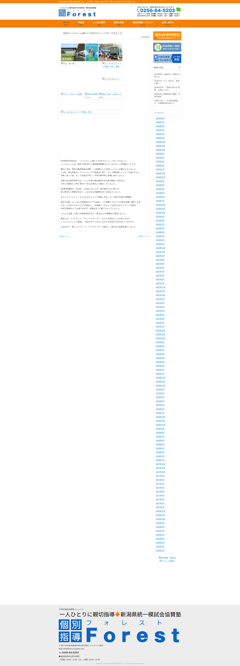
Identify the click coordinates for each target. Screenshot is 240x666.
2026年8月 (160, 118)
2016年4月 (160, 543)
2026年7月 (160, 122)
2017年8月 (160, 480)
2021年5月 (160, 311)
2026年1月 (160, 138)
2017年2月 (160, 503)
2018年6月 (160, 440)
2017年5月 (160, 491)
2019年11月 (160, 381)
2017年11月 (160, 468)
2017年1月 (160, 507)
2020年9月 (160, 342)
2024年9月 (160, 181)
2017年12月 (161, 464)
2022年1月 (160, 283)
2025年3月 (160, 165)
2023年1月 (160, 244)
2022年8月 (160, 260)
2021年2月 (160, 323)
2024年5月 (160, 193)
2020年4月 (160, 362)
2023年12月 (161, 205)
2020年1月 (160, 374)
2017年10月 (161, 472)
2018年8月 (160, 433)
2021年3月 (160, 319)
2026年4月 (160, 130)
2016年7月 (160, 531)
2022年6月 (160, 264)
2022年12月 (161, 248)
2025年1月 (160, 169)
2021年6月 (160, 307)
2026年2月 (160, 134)
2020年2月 (160, 370)
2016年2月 (160, 550)
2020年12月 (161, 330)
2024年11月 (160, 177)
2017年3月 (160, 499)
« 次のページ (64, 236)
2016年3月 (160, 546)
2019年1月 (160, 413)
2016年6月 (160, 535)
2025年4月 (160, 161)
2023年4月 (160, 232)
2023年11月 (160, 209)
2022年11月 (160, 252)
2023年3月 (160, 236)
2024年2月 (160, 201)
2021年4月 (160, 315)
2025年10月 (161, 150)
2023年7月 (160, 224)
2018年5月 (160, 444)
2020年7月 (160, 350)
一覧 (178, 67)
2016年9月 (160, 523)
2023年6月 (160, 228)
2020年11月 (160, 334)
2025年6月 (160, 158)
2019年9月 (160, 389)
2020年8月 (160, 346)
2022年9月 (160, 256)
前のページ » (144, 236)
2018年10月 (161, 425)
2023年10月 (161, 213)
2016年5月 (160, 539)
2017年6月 (160, 488)
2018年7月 (160, 436)
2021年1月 (160, 326)
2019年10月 (161, 385)
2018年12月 (161, 417)
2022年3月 (160, 275)
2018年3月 (160, 452)
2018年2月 (160, 456)
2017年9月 (160, 476)
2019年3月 (160, 405)
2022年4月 (160, 271)
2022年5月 (160, 268)
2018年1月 (160, 460)
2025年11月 (160, 146)
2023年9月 (160, 216)
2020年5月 (160, 358)
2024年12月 (161, 173)
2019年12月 (161, 378)
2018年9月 (160, 429)
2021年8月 (160, 303)
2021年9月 (160, 299)
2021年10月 (161, 295)
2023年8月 (160, 220)
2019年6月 (160, 397)
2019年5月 (160, 401)
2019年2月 (160, 409)
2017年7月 (160, 484)
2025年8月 (160, 154)
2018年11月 (160, 421)
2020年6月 (160, 354)
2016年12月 (161, 511)
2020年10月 (161, 338)
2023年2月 (160, 240)
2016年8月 (160, 527)
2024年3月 (160, 197)
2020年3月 (160, 366)
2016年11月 (160, 515)
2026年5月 (160, 126)
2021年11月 (160, 291)
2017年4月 (160, 495)
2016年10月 (161, 519)
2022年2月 (160, 279)
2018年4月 (160, 448)
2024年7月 (160, 189)
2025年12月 (161, 142)
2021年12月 (161, 287)
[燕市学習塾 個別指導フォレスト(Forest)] (77, 15)
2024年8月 (160, 185)
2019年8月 (160, 393)
